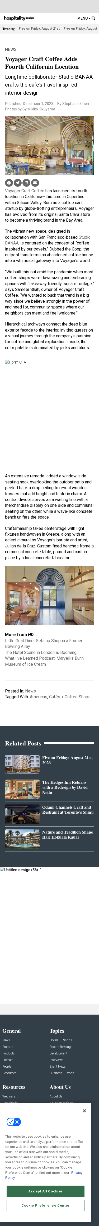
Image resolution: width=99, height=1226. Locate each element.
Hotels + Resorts (61, 1040)
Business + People (62, 1073)
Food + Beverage (61, 1047)
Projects (7, 1047)
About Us (56, 1096)
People (6, 1066)
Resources (9, 1073)
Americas (38, 696)
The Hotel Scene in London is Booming (41, 652)
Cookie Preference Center (45, 1205)
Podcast (7, 1060)
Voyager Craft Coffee (24, 190)
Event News (58, 1066)
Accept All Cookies (45, 1191)
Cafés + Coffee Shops (70, 696)
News (11, 49)
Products (8, 1053)
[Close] (84, 1111)
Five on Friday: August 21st (39, 28)
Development (58, 1053)
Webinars (8, 1096)
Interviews (56, 1060)
